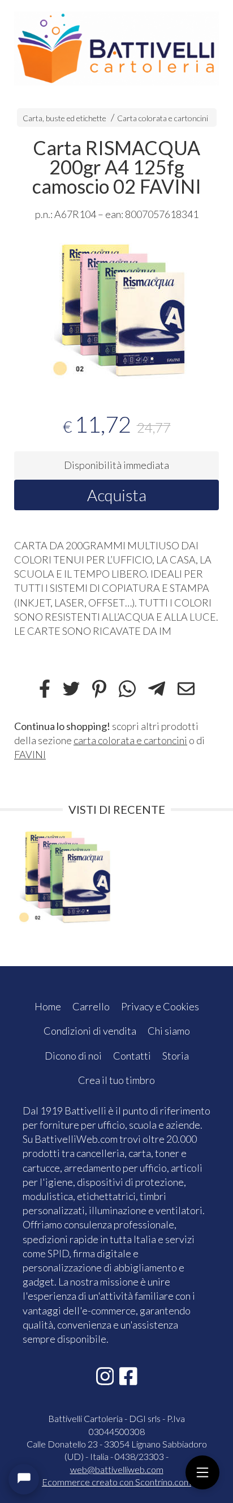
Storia (175, 1055)
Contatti (132, 1055)
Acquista (116, 495)
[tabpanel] (116, 309)
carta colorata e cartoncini (130, 740)
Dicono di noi (73, 1055)
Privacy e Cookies (160, 1006)
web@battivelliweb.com (116, 1469)
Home (47, 1006)
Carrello (91, 1006)
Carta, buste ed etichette (64, 118)
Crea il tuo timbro (116, 1080)
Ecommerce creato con (116, 1481)
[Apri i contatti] (23, 1479)
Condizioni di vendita (90, 1030)
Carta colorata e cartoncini (162, 118)
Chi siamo (169, 1030)
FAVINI (30, 754)
